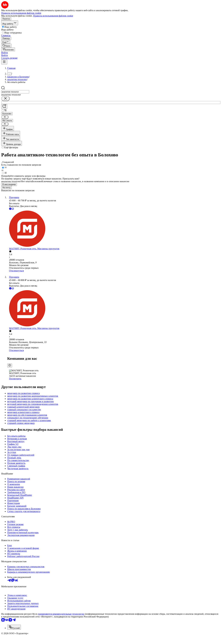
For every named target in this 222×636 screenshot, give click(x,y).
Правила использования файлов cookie (53, 15)
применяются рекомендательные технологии (61, 614)
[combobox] (15, 91)
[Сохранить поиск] (4, 106)
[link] (6, 46)
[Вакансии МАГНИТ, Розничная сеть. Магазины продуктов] (114, 229)
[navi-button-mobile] (4, 61)
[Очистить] (5, 98)
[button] (4, 52)
